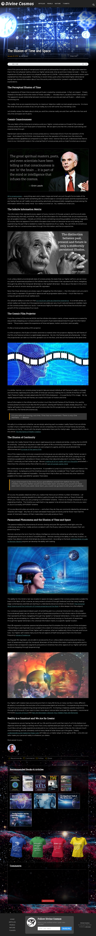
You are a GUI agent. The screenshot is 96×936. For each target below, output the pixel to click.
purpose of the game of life (31, 449)
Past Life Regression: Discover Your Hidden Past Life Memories (55, 713)
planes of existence (23, 635)
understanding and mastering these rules (23, 733)
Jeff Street (88, 926)
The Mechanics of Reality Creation (28, 432)
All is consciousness (15, 196)
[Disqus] (48, 894)
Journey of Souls (21, 713)
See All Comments (48, 901)
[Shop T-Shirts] (17, 846)
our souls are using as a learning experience (52, 301)
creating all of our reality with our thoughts (61, 461)
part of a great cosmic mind (57, 464)
